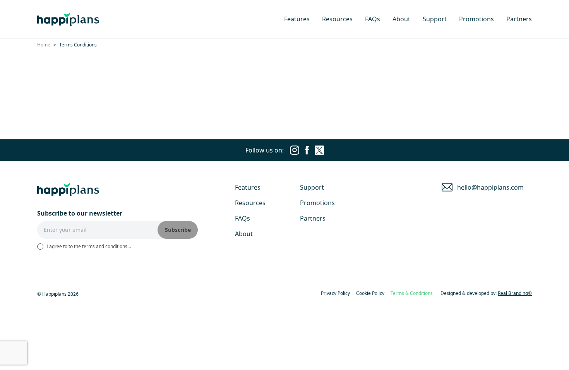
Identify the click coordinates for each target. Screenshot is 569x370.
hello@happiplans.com (490, 187)
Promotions (476, 19)
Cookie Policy (370, 293)
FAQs (372, 19)
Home (43, 45)
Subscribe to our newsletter (79, 213)
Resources (337, 19)
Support (435, 19)
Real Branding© (515, 293)
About (401, 19)
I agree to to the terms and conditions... (88, 246)
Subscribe (178, 229)
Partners (519, 19)
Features (297, 19)
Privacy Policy (335, 293)
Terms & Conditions (412, 293)
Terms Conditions (78, 45)
